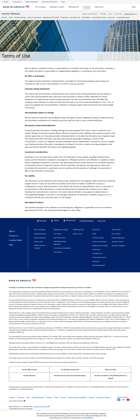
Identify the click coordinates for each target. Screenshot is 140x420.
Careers (49, 397)
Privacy (56, 397)
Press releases (116, 234)
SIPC (108, 319)
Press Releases (86, 17)
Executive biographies (118, 238)
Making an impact (57, 7)
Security (63, 397)
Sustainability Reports (123, 17)
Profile (11, 17)
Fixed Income (65, 17)
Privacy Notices (88, 418)
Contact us (13, 235)
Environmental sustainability (62, 248)
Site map (91, 397)
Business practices (39, 238)
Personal (5, 2)
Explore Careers (77, 234)
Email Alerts (43, 221)
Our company (40, 7)
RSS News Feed (70, 220)
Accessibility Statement (86, 221)
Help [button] (133, 7)
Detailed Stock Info (129, 14)
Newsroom (99, 7)
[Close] (136, 415)
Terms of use (101, 221)
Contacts (56, 220)
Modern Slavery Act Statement (40, 247)
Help (11, 244)
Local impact (57, 234)
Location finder (15, 240)
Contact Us (20, 397)
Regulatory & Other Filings (51, 17)
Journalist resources (117, 242)
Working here (74, 7)
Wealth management (31, 2)
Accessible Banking (38, 397)
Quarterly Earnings (20, 17)
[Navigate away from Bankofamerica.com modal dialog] (118, 399)
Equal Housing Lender (41, 406)
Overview (4, 17)
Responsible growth (40, 234)
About (63, 2)
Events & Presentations (34, 17)
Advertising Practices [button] (103, 397)
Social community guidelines (77, 397)
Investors (86, 7)
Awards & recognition (118, 245)
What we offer (38, 242)
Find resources (58, 252)
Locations (12, 397)
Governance (111, 17)
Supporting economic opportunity (60, 243)
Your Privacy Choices (16, 400)
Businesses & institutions (49, 2)
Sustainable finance (59, 238)
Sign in (12, 231)
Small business (17, 2)
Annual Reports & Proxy (99, 17)
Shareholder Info (75, 17)
